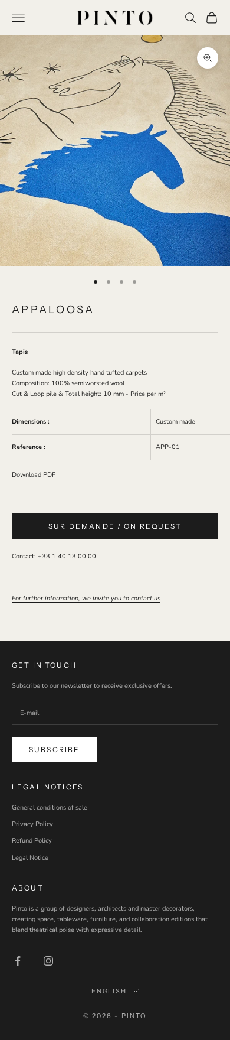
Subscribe (54, 749)
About (28, 887)
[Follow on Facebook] (18, 961)
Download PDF (33, 474)
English (109, 991)
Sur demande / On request (115, 526)
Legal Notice (30, 857)
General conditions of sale (49, 807)
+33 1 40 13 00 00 (67, 556)
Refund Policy (32, 840)
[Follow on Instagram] (48, 961)
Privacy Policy (32, 824)
